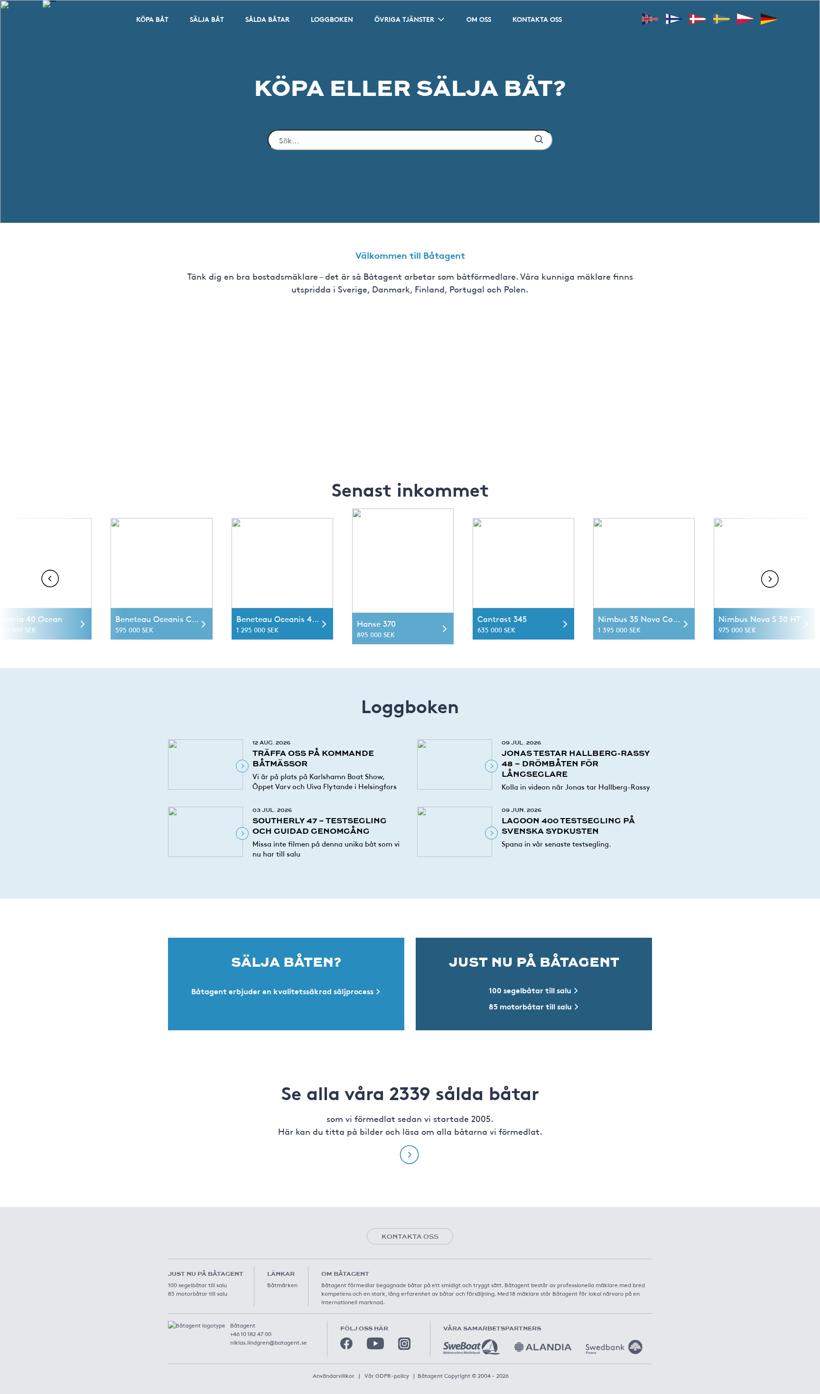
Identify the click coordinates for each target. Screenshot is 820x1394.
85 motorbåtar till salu (197, 1293)
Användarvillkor (333, 1375)
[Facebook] (346, 1343)
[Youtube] (375, 1343)
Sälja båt (207, 19)
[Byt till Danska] (698, 18)
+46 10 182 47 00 (250, 1333)
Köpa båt (152, 19)
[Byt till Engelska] (650, 18)
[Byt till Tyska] (769, 18)
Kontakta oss (537, 19)
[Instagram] (404, 1343)
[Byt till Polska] (745, 18)
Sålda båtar (267, 19)
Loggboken (332, 19)
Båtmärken (282, 1285)
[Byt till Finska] (674, 18)
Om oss (478, 19)
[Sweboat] (471, 1346)
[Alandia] (542, 1346)
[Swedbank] (614, 1346)
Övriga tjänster (404, 19)
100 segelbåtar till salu (197, 1285)
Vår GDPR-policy (386, 1375)
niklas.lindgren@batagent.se (268, 1342)
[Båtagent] (49, 4)
